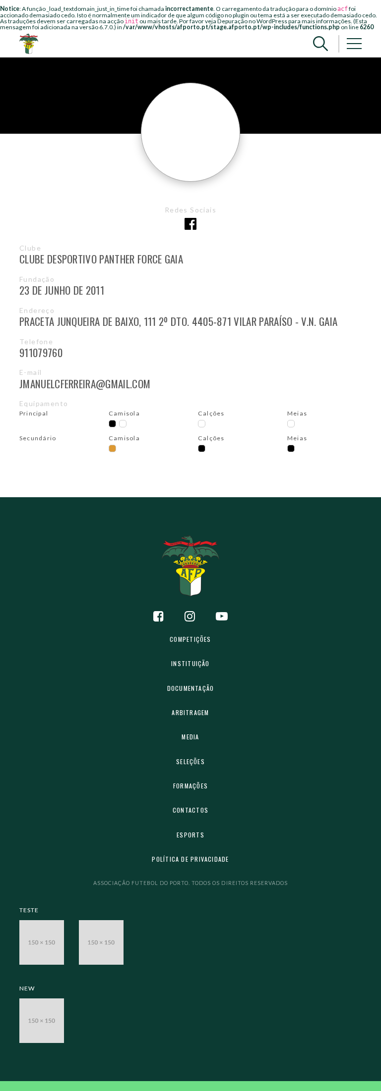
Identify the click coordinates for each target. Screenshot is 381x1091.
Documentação (190, 688)
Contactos (190, 810)
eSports (190, 834)
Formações (190, 785)
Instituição (190, 663)
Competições (190, 639)
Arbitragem (190, 712)
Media (190, 736)
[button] (320, 43)
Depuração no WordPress (252, 21)
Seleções (190, 761)
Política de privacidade (190, 859)
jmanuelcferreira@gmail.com (84, 383)
